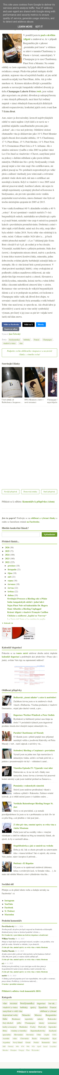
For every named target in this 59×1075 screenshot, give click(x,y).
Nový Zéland (17, 1042)
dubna (11, 595)
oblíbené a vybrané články (43, 518)
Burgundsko (51, 1015)
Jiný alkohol (8, 1023)
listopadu (12, 569)
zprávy (33, 1007)
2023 (7, 558)
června (11, 587)
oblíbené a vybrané (48, 1011)
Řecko (34, 1038)
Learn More (25, 26)
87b (22, 1046)
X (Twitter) (8, 911)
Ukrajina (13, 1050)
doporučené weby (10, 1015)
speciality (7, 1034)
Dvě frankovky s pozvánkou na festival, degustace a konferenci (25, 935)
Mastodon (8, 914)
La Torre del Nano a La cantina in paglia (26, 619)
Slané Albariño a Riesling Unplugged (24, 608)
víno (21, 343)
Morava (38, 1015)
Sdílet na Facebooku (11, 324)
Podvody (42, 1027)
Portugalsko (44, 1038)
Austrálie (6, 1038)
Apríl (39, 1046)
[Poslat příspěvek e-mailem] (21, 333)
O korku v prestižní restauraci (13, 984)
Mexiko (5, 1050)
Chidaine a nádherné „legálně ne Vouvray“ (26, 615)
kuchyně (52, 1030)
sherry (41, 1023)
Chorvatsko (24, 1038)
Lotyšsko (53, 1046)
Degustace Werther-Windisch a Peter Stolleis (34, 715)
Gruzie (28, 1042)
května (11, 591)
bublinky (27, 339)
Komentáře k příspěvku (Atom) (38, 501)
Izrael (45, 1046)
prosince (12, 565)
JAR (4, 1046)
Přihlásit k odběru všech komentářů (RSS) (21, 991)
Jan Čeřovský (14, 333)
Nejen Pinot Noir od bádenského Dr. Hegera (27, 605)
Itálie (5, 1018)
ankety (40, 1019)
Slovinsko (30, 1034)
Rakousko (52, 1019)
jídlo (19, 1023)
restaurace (52, 1023)
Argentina (6, 1042)
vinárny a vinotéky (19, 1030)
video (15, 1038)
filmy (5, 1030)
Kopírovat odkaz (10, 329)
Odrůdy (10, 1046)
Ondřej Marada (8, 950)
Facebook (7, 907)
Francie (36, 339)
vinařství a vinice (9, 343)
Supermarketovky (38, 1030)
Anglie (46, 1034)
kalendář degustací (10, 656)
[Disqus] (29, 446)
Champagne (47, 339)
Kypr (54, 1038)
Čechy (33, 1027)
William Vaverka (8, 938)
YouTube (7, 904)
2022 (7, 562)
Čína (27, 1050)
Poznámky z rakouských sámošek (28, 785)
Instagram (8, 900)
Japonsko (52, 1027)
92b (33, 1046)
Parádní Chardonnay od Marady (28, 732)
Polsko (36, 1042)
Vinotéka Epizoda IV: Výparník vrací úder (33, 768)
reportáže (29, 1019)
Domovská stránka (30, 491)
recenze (13, 1003)
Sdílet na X (28, 324)
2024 (7, 554)
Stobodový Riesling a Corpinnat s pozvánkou (34, 750)
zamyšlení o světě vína (12, 1011)
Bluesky (41, 324)
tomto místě (22, 653)
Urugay (21, 1050)
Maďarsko (23, 1027)
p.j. (3, 963)
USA (54, 1034)
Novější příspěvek (10, 491)
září (10, 576)
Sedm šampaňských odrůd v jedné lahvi (25, 602)
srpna (11, 580)
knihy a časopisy (9, 1027)
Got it (39, 26)
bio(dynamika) (14, 339)
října (10, 573)
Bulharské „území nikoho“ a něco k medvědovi (34, 697)
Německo (26, 1015)
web (39, 91)
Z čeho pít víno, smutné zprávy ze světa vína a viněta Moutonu (25, 947)
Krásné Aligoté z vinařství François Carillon (27, 612)
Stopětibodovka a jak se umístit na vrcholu (33, 845)
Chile (39, 1034)
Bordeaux (16, 1019)
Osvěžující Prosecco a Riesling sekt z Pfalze (27, 598)
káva (54, 1042)
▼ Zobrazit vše (7, 623)
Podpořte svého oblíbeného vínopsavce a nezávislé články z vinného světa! (29, 352)
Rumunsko (46, 1042)
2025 (7, 551)
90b (28, 1046)
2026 (7, 547)
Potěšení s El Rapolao (23, 863)
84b (17, 1046)
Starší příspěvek (49, 491)
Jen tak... (52, 1003)
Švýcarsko (35, 1050)
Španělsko (43, 1007)
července (12, 584)
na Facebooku (33, 521)
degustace (41, 1003)
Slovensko (18, 1034)
